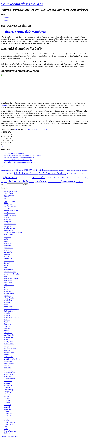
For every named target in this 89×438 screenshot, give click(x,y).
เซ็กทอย (6, 396)
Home (6, 20)
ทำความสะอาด (9, 261)
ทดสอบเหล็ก (8, 252)
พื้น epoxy (7, 304)
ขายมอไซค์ (7, 219)
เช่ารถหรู (7, 394)
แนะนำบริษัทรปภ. (9, 422)
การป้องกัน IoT (62, 170)
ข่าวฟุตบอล (7, 221)
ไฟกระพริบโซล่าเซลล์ (10, 431)
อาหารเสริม (38, 177)
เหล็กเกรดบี (7, 416)
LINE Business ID (9, 195)
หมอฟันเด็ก (7, 350)
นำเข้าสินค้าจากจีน (49, 173)
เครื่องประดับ (8, 381)
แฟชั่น (6, 429)
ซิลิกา (87, 170)
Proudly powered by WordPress (9, 436)
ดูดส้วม (6, 241)
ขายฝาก (6, 217)
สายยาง (23, 177)
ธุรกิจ (5, 267)
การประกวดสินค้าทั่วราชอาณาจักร (22, 4)
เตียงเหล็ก (7, 402)
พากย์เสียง (7, 302)
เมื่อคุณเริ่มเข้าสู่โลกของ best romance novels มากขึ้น (19, 162)
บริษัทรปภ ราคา (9, 285)
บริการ (6, 276)
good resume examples (10, 191)
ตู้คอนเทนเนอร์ (8, 248)
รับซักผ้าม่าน (8, 315)
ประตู (63, 173)
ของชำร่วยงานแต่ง (10, 215)
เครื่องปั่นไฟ (7, 383)
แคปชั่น (6, 420)
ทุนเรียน (6, 265)
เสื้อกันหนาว (14, 181)
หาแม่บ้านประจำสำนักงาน (12, 359)
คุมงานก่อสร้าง (8, 234)
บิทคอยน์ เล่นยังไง (9, 293)
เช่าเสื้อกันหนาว (63, 177)
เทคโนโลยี (7, 405)
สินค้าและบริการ (9, 344)
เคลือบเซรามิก (8, 385)
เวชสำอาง (82, 177)
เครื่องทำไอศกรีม (9, 378)
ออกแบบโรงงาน (29, 177)
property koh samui (34, 169)
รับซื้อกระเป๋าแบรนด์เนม (11, 317)
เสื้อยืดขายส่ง (31, 182)
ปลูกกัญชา (7, 296)
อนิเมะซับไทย (8, 361)
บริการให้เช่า (8, 282)
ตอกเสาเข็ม (7, 245)
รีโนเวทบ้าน (7, 326)
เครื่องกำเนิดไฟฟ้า (49, 177)
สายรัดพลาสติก (8, 337)
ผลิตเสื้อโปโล (8, 300)
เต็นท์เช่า (7, 398)
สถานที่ (6, 330)
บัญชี (5, 287)
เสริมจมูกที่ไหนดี (4, 182)
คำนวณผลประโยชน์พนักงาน (13, 232)
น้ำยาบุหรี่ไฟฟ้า (8, 269)
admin (47, 129)
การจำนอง (56, 170)
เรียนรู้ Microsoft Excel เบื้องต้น (73, 177)
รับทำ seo (7, 320)
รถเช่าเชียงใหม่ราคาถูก (11, 309)
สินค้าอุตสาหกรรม (9, 341)
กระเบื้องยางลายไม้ (10, 206)
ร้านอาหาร (7, 324)
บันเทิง (6, 289)
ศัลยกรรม (7, 328)
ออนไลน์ (6, 365)
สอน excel (20, 177)
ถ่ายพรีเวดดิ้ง (8, 250)
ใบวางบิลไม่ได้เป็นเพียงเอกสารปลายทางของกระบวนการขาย (22, 155)
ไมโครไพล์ (7, 433)
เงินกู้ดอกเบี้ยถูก (9, 389)
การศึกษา (7, 208)
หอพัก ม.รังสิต (8, 357)
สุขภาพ (6, 346)
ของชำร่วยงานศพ (9, 213)
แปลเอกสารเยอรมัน (57, 182)
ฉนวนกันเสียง (83, 170)
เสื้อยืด (25, 181)
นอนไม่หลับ (31, 173)
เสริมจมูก (86, 177)
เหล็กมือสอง (8, 413)
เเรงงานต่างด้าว (9, 418)
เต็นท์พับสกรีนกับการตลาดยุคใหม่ (14, 153)
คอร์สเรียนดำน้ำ (9, 230)
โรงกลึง (77, 182)
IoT (16, 169)
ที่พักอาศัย (7, 263)
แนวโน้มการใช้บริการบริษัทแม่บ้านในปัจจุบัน (18, 160)
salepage (6, 196)
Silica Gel (46, 170)
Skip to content (5, 17)
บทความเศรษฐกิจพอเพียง (12, 274)
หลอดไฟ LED (8, 354)
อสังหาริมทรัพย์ (9, 363)
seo (5, 198)
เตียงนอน (7, 400)
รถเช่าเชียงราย (8, 306)
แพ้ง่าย (6, 426)
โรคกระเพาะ (68, 181)
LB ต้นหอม (28, 129)
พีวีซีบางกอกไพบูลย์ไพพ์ (71, 173)
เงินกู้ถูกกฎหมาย (9, 392)
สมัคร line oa (8, 333)
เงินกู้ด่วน (7, 387)
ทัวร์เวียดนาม (8, 258)
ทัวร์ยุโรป (7, 256)
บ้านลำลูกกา (8, 291)
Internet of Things (10, 170)
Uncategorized (8, 204)
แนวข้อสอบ (41, 181)
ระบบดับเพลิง (79, 173)
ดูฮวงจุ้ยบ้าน (8, 243)
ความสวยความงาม (10, 224)
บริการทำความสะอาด (11, 278)
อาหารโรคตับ (8, 374)
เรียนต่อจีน (7, 409)
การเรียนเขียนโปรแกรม (11, 210)
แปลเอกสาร (50, 182)
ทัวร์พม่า (11, 173)
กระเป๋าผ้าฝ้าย (51, 170)
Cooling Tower (4, 170)
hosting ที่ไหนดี (8, 193)
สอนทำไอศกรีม (9, 335)
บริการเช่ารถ (8, 280)
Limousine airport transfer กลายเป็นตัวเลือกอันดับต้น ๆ (19, 157)
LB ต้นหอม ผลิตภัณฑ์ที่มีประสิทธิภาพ (23, 31)
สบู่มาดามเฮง (10, 177)
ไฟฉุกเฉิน (81, 182)
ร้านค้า (6, 322)
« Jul (2, 146)
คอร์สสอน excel (74, 170)
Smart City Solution (9, 201)
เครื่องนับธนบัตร (56, 177)
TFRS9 (6, 203)
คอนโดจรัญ (7, 226)
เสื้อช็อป (6, 411)
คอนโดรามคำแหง (9, 228)
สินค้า (16, 129)
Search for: (4, 184)
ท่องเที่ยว (7, 254)
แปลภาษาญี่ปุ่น (8, 424)
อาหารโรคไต (8, 376)
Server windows (8, 200)
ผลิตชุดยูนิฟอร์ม (9, 298)
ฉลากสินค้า (7, 237)
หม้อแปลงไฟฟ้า (9, 352)
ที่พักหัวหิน (19, 173)
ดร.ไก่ (6, 239)
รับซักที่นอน (7, 313)
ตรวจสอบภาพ (3, 173)
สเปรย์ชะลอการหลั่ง (10, 348)
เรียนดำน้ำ (7, 407)
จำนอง (78, 170)
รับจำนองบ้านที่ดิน (9, 311)
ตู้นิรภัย (8, 173)
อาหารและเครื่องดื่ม (10, 372)
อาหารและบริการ (9, 370)
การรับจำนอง (67, 170)
